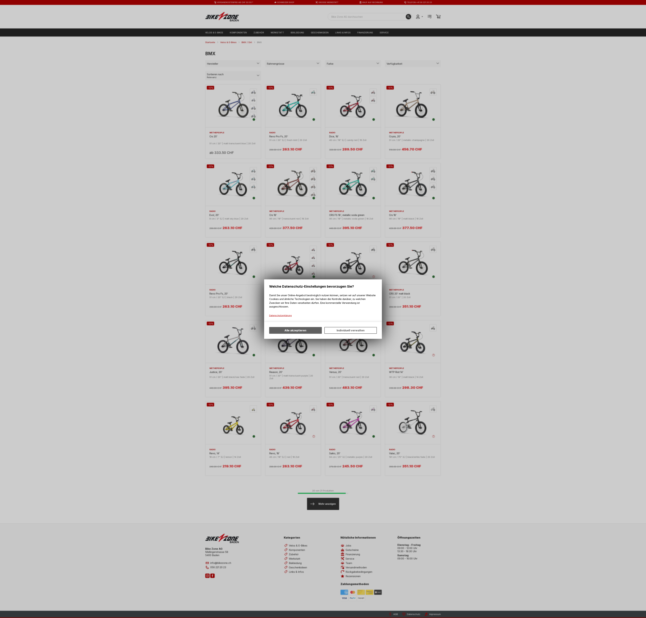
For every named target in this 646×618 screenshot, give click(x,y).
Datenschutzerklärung (280, 315)
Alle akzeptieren (295, 330)
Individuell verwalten (351, 330)
